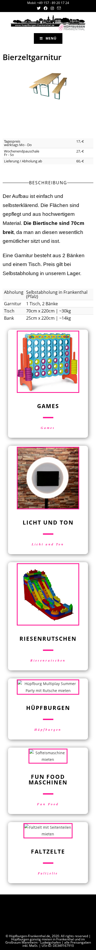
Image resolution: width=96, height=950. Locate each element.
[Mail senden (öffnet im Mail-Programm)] (58, 8)
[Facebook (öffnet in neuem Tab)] (45, 8)
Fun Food (48, 804)
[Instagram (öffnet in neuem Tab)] (52, 8)
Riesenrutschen (48, 660)
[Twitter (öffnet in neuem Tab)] (38, 8)
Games (48, 427)
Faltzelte (48, 873)
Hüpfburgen (48, 729)
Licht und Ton (48, 544)
